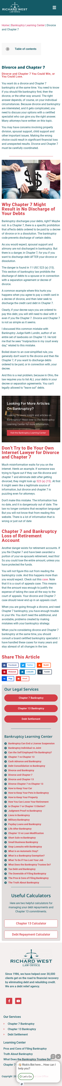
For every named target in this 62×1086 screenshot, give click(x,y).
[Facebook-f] (9, 1001)
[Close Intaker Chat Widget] (58, 1056)
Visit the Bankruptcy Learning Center (28, 432)
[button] (54, 8)
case (45, 579)
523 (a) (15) (44, 481)
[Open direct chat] (53, 1056)
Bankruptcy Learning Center (28, 25)
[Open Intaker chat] (22, 1084)
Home (5, 25)
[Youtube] (18, 1001)
